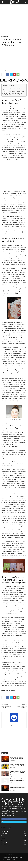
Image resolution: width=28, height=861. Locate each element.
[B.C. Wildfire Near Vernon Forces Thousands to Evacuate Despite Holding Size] (5, 788)
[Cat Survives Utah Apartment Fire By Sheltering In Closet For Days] (5, 766)
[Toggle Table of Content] (23, 86)
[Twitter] (11, 74)
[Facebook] (7, 74)
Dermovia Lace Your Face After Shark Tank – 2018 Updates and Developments (14, 93)
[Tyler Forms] (14, 717)
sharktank (13, 690)
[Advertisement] (14, 19)
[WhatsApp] (18, 74)
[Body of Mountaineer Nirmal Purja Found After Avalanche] (5, 780)
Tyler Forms (5, 70)
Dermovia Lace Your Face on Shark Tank (14, 91)
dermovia (8, 690)
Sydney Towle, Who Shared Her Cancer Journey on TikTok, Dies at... (17, 773)
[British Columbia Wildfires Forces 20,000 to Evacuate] (5, 759)
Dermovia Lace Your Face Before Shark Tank (13, 88)
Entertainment (4, 36)
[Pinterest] (14, 74)
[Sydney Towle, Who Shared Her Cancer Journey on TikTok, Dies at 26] (5, 773)
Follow (23, 822)
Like (24, 818)
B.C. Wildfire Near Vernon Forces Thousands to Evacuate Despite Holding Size (18, 787)
